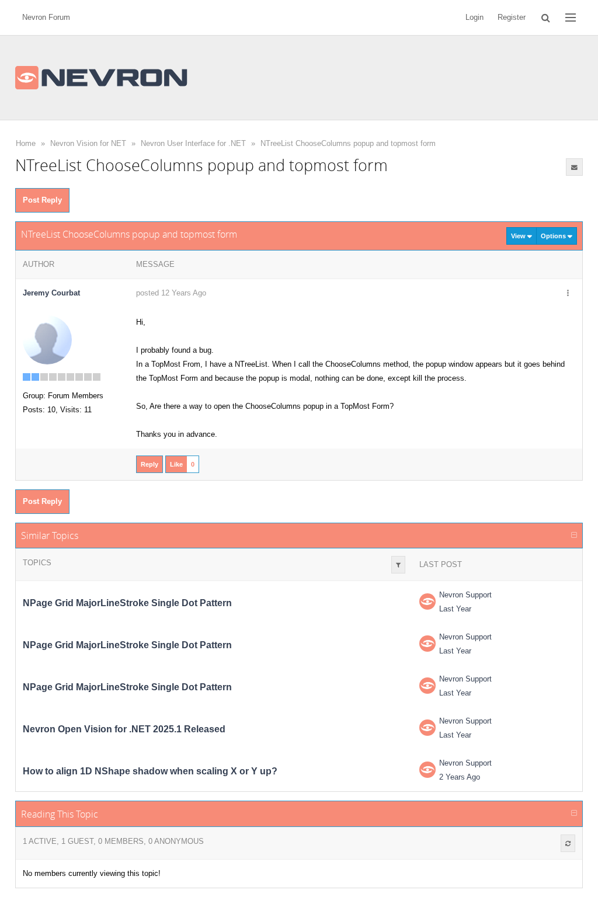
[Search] (546, 17)
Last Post (440, 564)
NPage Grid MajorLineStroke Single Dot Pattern (127, 603)
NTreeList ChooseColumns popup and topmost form (348, 143)
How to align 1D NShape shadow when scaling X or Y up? (150, 771)
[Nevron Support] (427, 601)
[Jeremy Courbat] (47, 339)
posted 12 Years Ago (171, 292)
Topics (37, 562)
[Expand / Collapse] (574, 536)
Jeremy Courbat (51, 292)
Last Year (455, 608)
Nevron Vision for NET (88, 143)
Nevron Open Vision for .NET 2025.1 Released (124, 729)
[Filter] (398, 564)
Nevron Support (465, 594)
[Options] (567, 293)
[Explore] (570, 17)
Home (26, 143)
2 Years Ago (459, 777)
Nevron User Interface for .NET (193, 143)
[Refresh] (568, 843)
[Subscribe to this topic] (574, 167)
